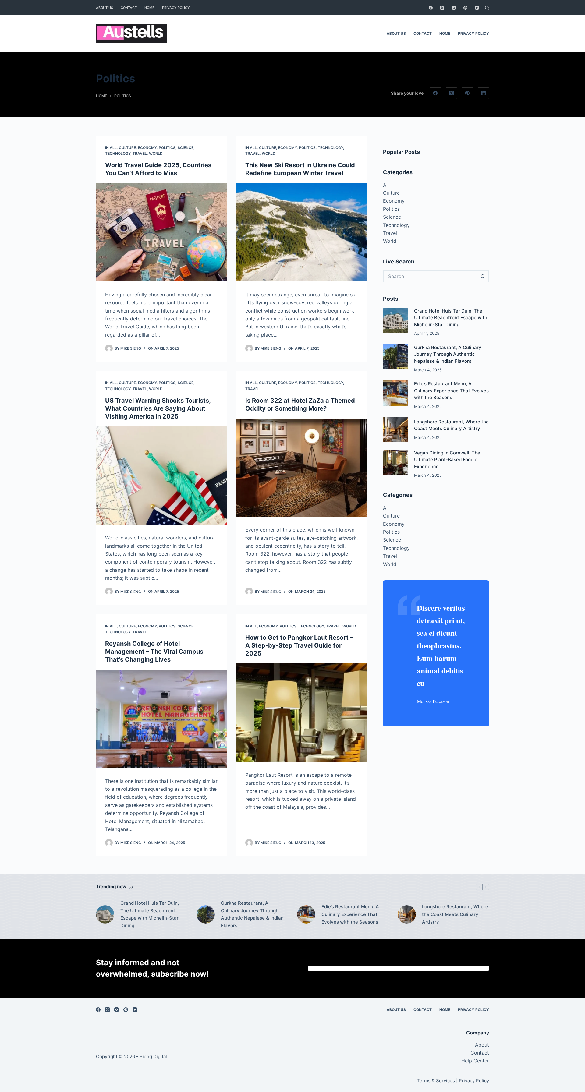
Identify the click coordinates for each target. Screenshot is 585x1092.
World (156, 153)
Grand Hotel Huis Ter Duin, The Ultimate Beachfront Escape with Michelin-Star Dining (450, 317)
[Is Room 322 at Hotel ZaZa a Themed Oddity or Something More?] (301, 468)
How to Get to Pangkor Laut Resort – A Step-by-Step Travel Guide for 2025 (299, 645)
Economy (147, 147)
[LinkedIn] (483, 93)
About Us (104, 7)
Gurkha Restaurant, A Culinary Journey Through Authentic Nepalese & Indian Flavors (447, 354)
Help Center (475, 1061)
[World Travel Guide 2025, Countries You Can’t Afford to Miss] (161, 232)
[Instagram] (454, 8)
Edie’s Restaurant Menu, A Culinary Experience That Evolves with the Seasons (451, 390)
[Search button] (483, 276)
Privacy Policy (176, 7)
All (113, 147)
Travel (140, 153)
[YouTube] (477, 8)
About (482, 1045)
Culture (127, 147)
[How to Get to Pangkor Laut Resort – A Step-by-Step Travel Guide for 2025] (301, 712)
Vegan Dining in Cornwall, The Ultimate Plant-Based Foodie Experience (447, 459)
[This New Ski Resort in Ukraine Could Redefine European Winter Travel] (301, 232)
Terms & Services (436, 1080)
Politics (167, 147)
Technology (117, 153)
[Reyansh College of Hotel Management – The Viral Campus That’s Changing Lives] (161, 719)
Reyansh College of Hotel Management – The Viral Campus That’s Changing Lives (154, 651)
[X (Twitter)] (442, 8)
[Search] (487, 8)
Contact (129, 7)
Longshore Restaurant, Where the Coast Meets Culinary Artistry (455, 914)
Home (149, 7)
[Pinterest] (465, 8)
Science (185, 147)
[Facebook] (431, 8)
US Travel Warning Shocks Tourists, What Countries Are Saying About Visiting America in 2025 (158, 408)
